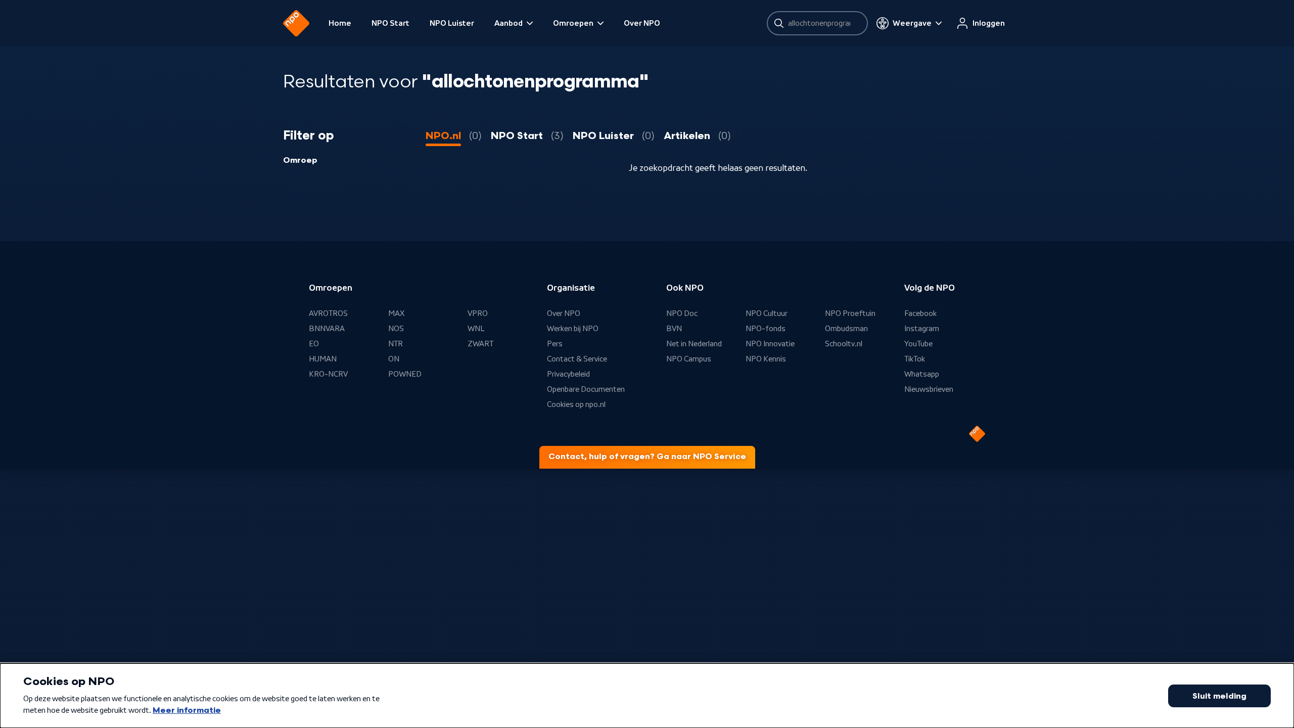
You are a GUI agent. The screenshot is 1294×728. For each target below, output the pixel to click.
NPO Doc (682, 313)
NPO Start (390, 23)
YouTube (918, 344)
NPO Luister (452, 23)
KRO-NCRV (328, 374)
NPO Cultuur (767, 313)
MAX (396, 313)
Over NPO (642, 23)
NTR (395, 344)
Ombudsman (846, 329)
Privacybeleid (568, 374)
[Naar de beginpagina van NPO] (296, 23)
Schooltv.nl (843, 344)
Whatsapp (921, 374)
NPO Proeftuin (850, 313)
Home (340, 23)
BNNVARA (327, 329)
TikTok (914, 359)
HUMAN (323, 359)
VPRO (478, 313)
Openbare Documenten (586, 389)
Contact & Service (577, 359)
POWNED (405, 374)
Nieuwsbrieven (928, 389)
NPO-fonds (765, 329)
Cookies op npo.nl (576, 404)
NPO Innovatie (770, 344)
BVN (674, 329)
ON (393, 359)
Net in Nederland (694, 344)
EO (314, 344)
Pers (555, 344)
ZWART (480, 344)
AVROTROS (328, 313)
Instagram (921, 329)
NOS (396, 329)
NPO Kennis (766, 359)
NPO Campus (688, 359)
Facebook (920, 313)
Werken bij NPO (572, 329)
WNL (476, 329)
